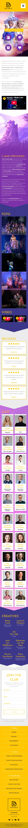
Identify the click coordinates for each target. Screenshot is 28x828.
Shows (14, 732)
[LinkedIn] (18, 820)
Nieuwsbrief (14, 741)
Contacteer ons (14, 784)
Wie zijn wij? (14, 779)
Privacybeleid (14, 793)
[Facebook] (9, 820)
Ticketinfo (14, 764)
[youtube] (15, 820)
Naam (6, 696)
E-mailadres (7, 703)
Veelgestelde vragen (14, 788)
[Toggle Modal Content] (23, 5)
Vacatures (14, 745)
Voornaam (7, 690)
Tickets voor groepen (14, 756)
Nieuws (14, 736)
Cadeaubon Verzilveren (14, 769)
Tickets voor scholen (14, 760)
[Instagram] (12, 820)
